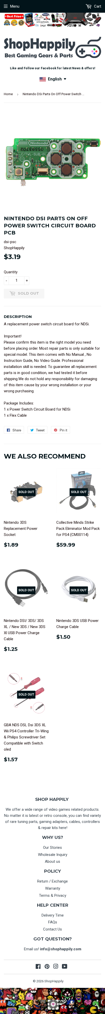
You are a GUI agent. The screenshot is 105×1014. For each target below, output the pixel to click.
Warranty (52, 888)
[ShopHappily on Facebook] (38, 967)
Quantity (11, 272)
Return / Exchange (52, 881)
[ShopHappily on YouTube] (64, 967)
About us (52, 861)
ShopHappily (53, 981)
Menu (14, 6)
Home (8, 94)
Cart (97, 6)
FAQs (52, 922)
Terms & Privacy (52, 895)
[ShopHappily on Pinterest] (47, 967)
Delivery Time (53, 915)
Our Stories (52, 847)
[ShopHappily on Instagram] (55, 967)
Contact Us (52, 929)
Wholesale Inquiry (52, 854)
